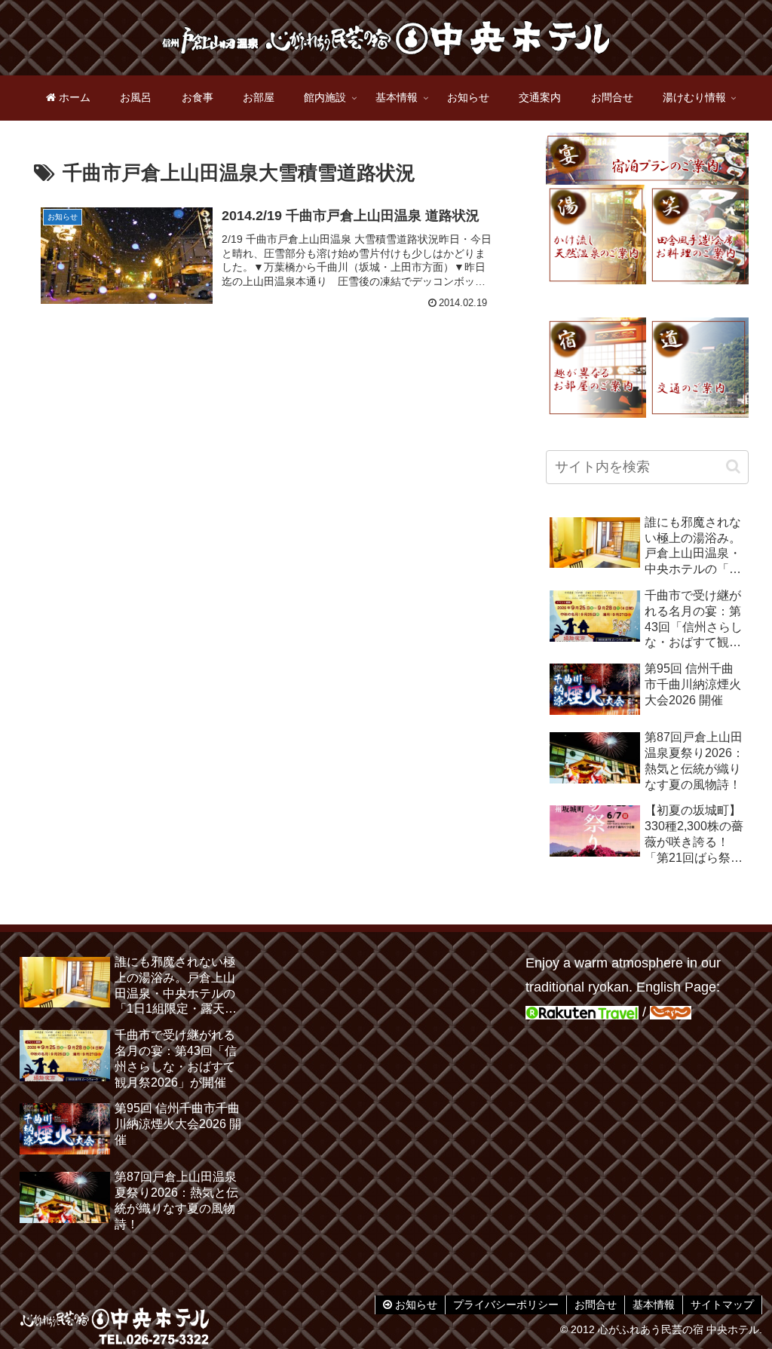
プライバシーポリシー (506, 1304)
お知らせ (414, 1304)
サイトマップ (722, 1304)
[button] (733, 466)
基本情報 (654, 1304)
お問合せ (595, 1304)
